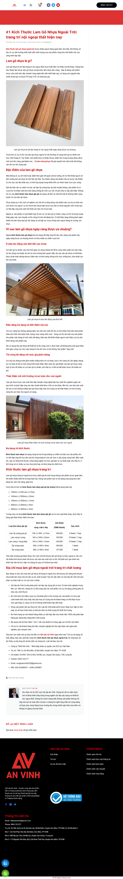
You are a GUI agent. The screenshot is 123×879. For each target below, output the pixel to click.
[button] (25, 5)
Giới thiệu (54, 754)
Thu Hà (19, 42)
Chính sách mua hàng (95, 774)
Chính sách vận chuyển (95, 769)
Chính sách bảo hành (94, 764)
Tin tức (53, 759)
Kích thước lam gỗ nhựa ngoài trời (20, 49)
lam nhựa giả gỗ (43, 161)
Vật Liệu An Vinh (47, 634)
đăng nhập (18, 730)
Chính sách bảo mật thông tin (98, 759)
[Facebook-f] (6, 804)
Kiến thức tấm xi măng (16, 678)
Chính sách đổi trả (93, 754)
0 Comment (46, 42)
